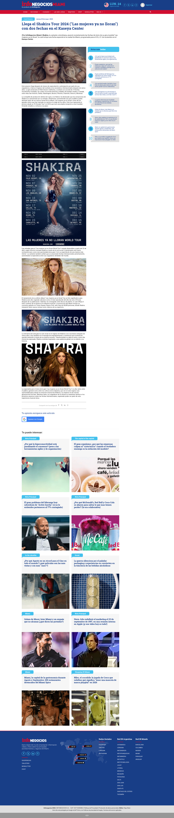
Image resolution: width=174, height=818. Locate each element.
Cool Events (28, 19)
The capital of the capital (84, 438)
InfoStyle (120, 759)
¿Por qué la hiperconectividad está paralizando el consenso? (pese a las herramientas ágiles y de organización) (106, 57)
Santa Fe (120, 788)
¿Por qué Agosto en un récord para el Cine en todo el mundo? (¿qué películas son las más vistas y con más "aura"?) (106, 93)
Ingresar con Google (35, 419)
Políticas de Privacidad (91, 808)
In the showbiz (30, 555)
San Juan (120, 782)
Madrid (138, 750)
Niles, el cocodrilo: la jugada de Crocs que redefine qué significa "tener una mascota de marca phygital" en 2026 (105, 138)
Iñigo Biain (127, 808)
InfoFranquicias (123, 753)
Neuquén (120, 774)
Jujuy (119, 765)
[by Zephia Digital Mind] (87, 815)
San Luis (120, 785)
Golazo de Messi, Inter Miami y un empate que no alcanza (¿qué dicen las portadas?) (106, 111)
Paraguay (139, 756)
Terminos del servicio (109, 810)
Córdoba (120, 747)
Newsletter (89, 12)
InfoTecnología (123, 762)
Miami (27, 614)
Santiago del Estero (124, 791)
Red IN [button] (99, 12)
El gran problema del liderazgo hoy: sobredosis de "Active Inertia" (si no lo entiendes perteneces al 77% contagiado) (105, 76)
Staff (80, 12)
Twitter (102, 747)
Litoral (120, 768)
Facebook (102, 745)
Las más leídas (59, 12)
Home (25, 12)
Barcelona (140, 745)
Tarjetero (71, 12)
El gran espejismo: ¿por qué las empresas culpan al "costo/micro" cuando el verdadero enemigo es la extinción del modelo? (105, 67)
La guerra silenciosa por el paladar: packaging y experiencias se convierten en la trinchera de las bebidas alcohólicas (106, 102)
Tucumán (120, 794)
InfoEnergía (121, 750)
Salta (119, 780)
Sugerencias (26, 760)
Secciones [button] (34, 12)
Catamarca (121, 745)
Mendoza (120, 771)
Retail (77, 555)
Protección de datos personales (108, 808)
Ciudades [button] (46, 12)
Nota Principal (30, 438)
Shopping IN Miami (82, 672)
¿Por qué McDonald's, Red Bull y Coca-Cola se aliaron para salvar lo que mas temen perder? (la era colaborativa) (106, 85)
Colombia (139, 747)
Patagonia (121, 777)
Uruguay (139, 759)
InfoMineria (121, 756)
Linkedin (102, 750)
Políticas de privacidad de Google (92, 810)
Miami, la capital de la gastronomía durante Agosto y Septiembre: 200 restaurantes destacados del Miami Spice (105, 129)
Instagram (103, 753)
